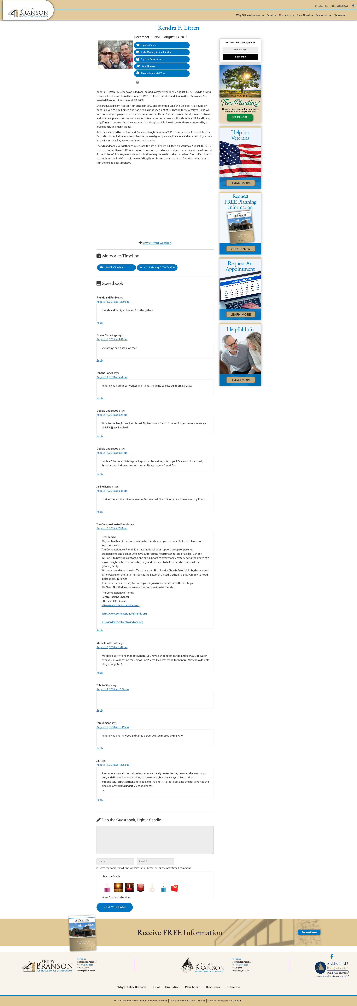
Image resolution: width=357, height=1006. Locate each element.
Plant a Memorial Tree (153, 73)
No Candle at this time (117, 897)
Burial (269, 15)
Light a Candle (148, 45)
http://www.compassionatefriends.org (124, 613)
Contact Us (81, 959)
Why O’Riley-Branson (248, 15)
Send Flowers (148, 66)
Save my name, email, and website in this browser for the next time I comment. (145, 868)
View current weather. (156, 243)
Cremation (285, 15)
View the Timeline (113, 267)
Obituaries (339, 15)
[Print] (137, 82)
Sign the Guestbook (150, 59)
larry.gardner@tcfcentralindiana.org (122, 622)
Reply (100, 323)
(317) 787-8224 (87, 965)
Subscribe (240, 57)
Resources (322, 15)
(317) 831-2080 (242, 965)
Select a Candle (111, 876)
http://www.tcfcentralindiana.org (121, 605)
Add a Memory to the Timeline (156, 52)
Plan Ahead (303, 15)
